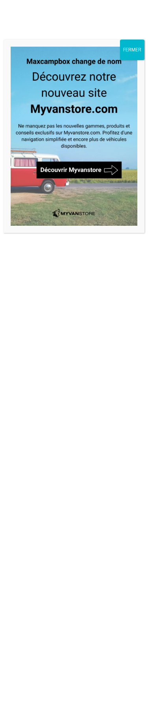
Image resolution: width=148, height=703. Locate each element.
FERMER (132, 50)
